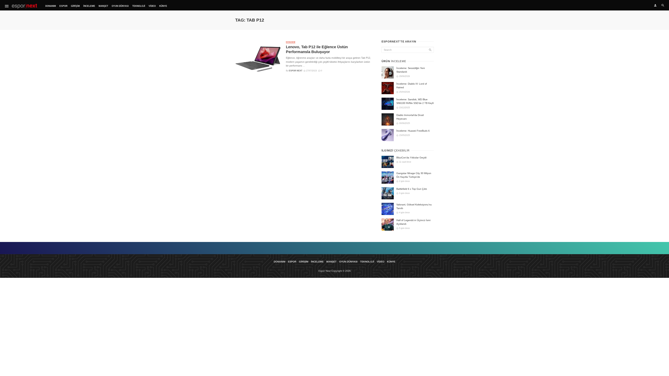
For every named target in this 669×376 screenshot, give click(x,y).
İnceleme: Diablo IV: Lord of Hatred (411, 85)
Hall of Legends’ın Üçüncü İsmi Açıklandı (413, 222)
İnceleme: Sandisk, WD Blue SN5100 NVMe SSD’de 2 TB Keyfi (415, 101)
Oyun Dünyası (120, 6)
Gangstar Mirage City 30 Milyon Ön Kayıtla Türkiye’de (413, 175)
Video (152, 6)
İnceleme (89, 6)
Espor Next (295, 70)
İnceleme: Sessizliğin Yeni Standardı (410, 70)
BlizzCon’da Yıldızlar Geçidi (411, 157)
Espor (63, 6)
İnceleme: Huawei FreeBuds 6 (413, 130)
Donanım (50, 6)
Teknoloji (138, 6)
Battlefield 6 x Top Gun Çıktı (411, 188)
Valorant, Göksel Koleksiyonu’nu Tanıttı (414, 206)
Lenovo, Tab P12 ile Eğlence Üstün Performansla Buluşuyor (317, 49)
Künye (163, 6)
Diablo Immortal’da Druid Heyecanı (410, 117)
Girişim (75, 6)
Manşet (103, 6)
